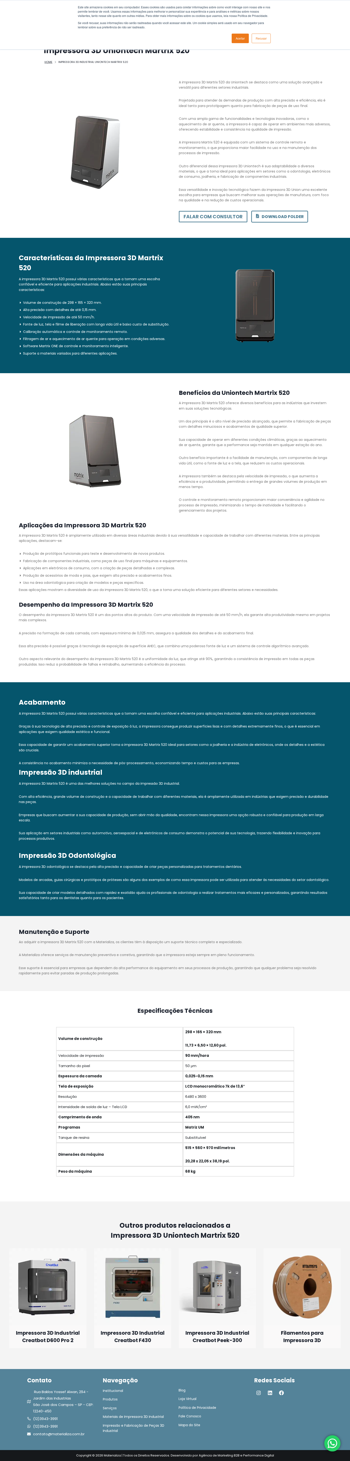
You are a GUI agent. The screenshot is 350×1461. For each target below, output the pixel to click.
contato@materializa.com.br (59, 1433)
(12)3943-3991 (45, 1418)
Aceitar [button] (240, 38)
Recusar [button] (261, 38)
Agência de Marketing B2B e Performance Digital (236, 1455)
